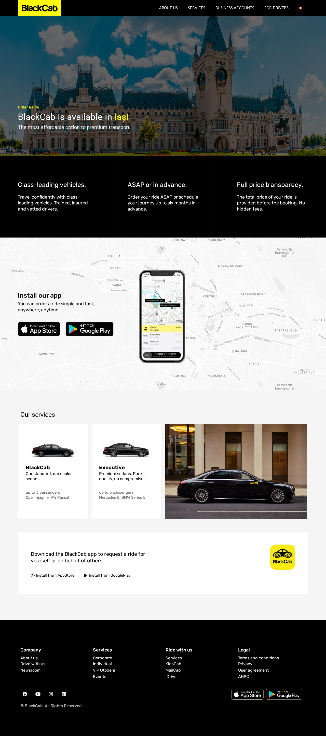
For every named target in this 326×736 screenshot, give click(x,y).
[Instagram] (51, 694)
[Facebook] (25, 694)
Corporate (102, 658)
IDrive (171, 676)
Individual (102, 663)
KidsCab (173, 663)
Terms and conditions (258, 658)
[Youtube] (38, 694)
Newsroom (30, 670)
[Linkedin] (64, 694)
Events (99, 676)
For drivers (276, 8)
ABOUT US (168, 8)
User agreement (253, 670)
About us (29, 658)
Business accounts (234, 8)
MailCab (173, 670)
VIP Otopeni (104, 670)
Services (196, 8)
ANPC (243, 676)
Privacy (245, 663)
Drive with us (32, 663)
